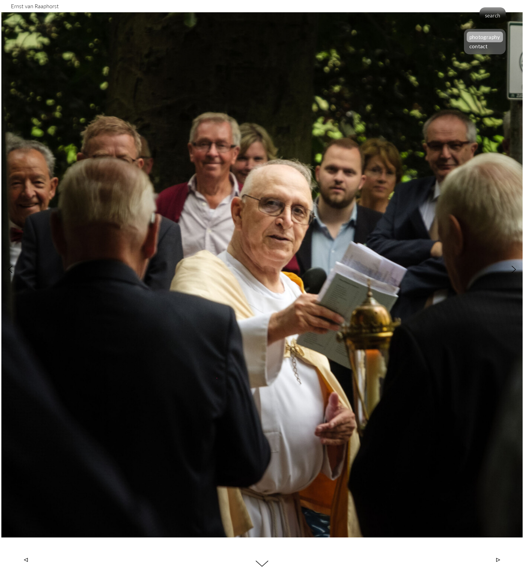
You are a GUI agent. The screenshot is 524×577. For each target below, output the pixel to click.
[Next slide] (514, 269)
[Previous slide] (10, 269)
